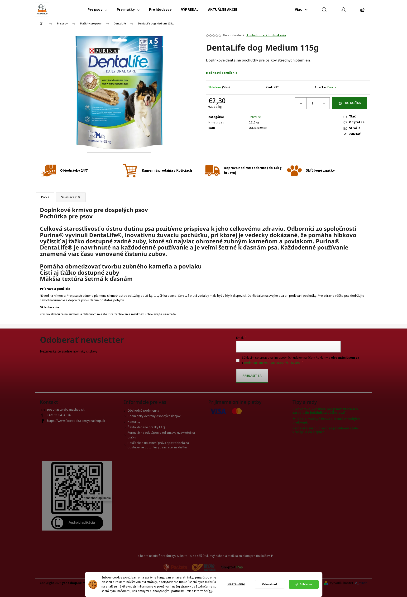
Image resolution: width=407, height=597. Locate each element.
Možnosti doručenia (221, 73)
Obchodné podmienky (143, 410)
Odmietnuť (269, 584)
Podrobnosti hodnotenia (266, 35)
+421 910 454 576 (59, 415)
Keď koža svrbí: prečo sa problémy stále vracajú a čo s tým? (325, 430)
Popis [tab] (45, 197)
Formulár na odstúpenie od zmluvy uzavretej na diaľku (161, 435)
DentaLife (255, 117)
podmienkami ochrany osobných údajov (272, 362)
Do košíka (353, 103)
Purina (331, 87)
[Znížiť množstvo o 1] (301, 103)
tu (210, 591)
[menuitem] (97, 9)
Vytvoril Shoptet (341, 583)
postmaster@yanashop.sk (66, 409)
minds (363, 583)
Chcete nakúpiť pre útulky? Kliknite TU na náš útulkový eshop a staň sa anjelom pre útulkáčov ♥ (205, 556)
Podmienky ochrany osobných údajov (154, 416)
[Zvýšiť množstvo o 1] (324, 103)
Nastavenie (236, 584)
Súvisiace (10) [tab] (71, 197)
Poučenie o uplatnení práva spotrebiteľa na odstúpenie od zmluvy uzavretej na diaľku (158, 445)
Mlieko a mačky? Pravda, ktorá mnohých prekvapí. (326, 420)
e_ (357, 583)
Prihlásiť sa (252, 375)
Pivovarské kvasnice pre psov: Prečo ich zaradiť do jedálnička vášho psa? (325, 410)
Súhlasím (306, 584)
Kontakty (134, 421)
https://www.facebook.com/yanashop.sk (76, 420)
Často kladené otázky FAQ (146, 427)
